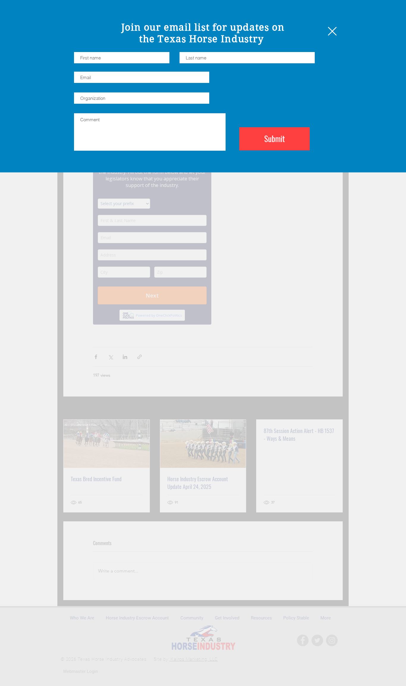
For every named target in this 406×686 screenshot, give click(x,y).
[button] (332, 31)
